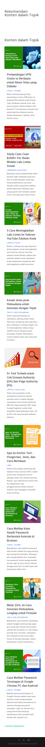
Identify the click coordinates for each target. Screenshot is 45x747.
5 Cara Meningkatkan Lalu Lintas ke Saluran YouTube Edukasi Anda (21, 234)
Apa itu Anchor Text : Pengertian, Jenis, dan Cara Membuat (21, 456)
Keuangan (24, 312)
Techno (17, 91)
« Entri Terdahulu (14, 726)
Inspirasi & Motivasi (17, 170)
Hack (10, 91)
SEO (23, 390)
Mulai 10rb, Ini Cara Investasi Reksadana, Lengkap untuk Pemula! (22, 609)
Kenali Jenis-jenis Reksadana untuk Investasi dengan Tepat (21, 304)
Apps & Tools (14, 243)
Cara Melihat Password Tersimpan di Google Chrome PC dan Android (22, 681)
